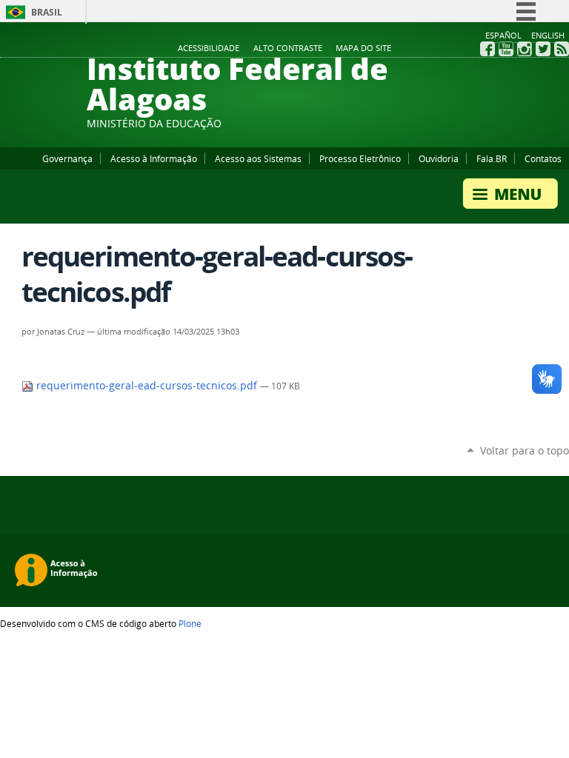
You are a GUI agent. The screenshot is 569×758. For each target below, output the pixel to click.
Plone (190, 623)
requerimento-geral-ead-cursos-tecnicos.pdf (146, 385)
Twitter (543, 48)
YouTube (506, 48)
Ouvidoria (439, 158)
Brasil (46, 12)
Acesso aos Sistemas (258, 158)
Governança (67, 158)
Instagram (524, 48)
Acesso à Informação (153, 158)
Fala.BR (491, 158)
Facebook (487, 48)
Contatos (543, 158)
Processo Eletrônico (360, 158)
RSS (561, 48)
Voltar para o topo (524, 450)
